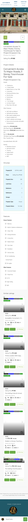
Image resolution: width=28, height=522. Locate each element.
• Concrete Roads (11, 271)
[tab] (5, 37)
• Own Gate (10, 245)
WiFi (8, 285)
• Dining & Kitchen (11, 234)
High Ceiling (10, 281)
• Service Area (10, 252)
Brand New (11, 41)
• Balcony (9, 223)
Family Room (9, 259)
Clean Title (16, 41)
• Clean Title (10, 231)
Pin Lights (9, 263)
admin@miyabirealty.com (6, 4)
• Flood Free (10, 274)
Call (7, 329)
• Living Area (10, 238)
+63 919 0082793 (6, 2)
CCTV (8, 278)
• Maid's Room (10, 241)
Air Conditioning (11, 256)
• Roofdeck (9, 249)
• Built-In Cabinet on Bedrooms (14, 227)
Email (13, 329)
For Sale (6, 41)
